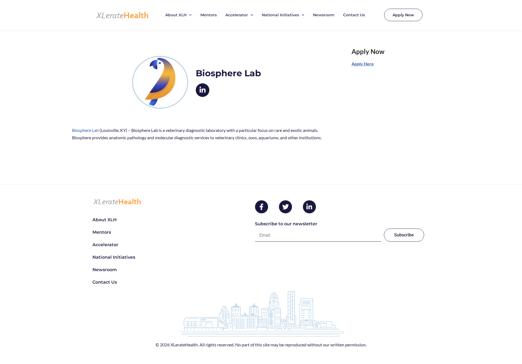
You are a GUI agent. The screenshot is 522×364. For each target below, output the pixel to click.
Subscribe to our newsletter (286, 223)
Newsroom (323, 14)
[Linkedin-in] (309, 206)
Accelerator (236, 14)
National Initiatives (280, 14)
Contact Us (354, 14)
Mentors (208, 14)
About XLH (176, 14)
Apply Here (363, 63)
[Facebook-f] (261, 206)
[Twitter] (285, 206)
